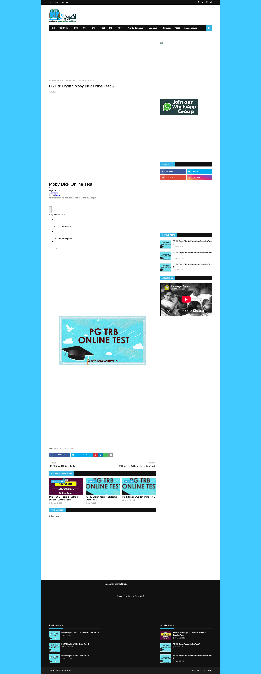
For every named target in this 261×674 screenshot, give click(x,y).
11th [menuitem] (84, 28)
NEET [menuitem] (103, 28)
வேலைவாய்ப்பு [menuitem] (190, 28)
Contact (65, 2)
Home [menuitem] (53, 28)
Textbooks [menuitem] (63, 28)
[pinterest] (211, 2)
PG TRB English (59, 80)
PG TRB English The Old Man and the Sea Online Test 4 (192, 265)
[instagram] (206, 2)
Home (51, 2)
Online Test (58, 448)
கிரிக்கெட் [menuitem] (166, 28)
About (57, 2)
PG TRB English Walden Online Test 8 (138, 497)
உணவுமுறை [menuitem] (56, 34)
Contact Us (208, 670)
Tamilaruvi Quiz (66, 670)
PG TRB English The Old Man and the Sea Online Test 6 (192, 242)
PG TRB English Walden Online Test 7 (75, 656)
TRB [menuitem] (110, 28)
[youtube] (173, 177)
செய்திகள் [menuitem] (153, 28)
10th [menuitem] (75, 28)
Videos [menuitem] (177, 28)
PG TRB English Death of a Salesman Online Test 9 (101, 498)
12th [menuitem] (93, 28)
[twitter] (202, 2)
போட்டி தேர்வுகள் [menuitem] (135, 28)
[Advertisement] (162, 15)
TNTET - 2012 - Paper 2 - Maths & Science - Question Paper (63, 498)
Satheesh (54, 92)
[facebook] (198, 2)
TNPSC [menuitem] (120, 28)
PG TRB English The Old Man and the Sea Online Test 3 (192, 254)
